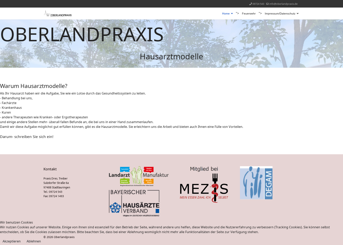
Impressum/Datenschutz (280, 13)
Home (226, 13)
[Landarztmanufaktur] (139, 176)
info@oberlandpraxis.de (283, 4)
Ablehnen (34, 241)
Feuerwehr (249, 13)
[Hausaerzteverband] (139, 203)
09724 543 (258, 4)
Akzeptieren (12, 241)
